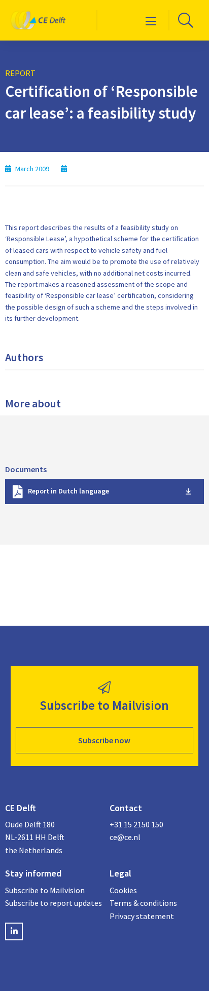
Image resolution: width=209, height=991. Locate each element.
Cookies (123, 890)
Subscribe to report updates (52, 903)
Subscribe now (104, 740)
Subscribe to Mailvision (45, 890)
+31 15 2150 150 (136, 824)
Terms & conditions (143, 903)
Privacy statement (142, 916)
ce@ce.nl (125, 837)
